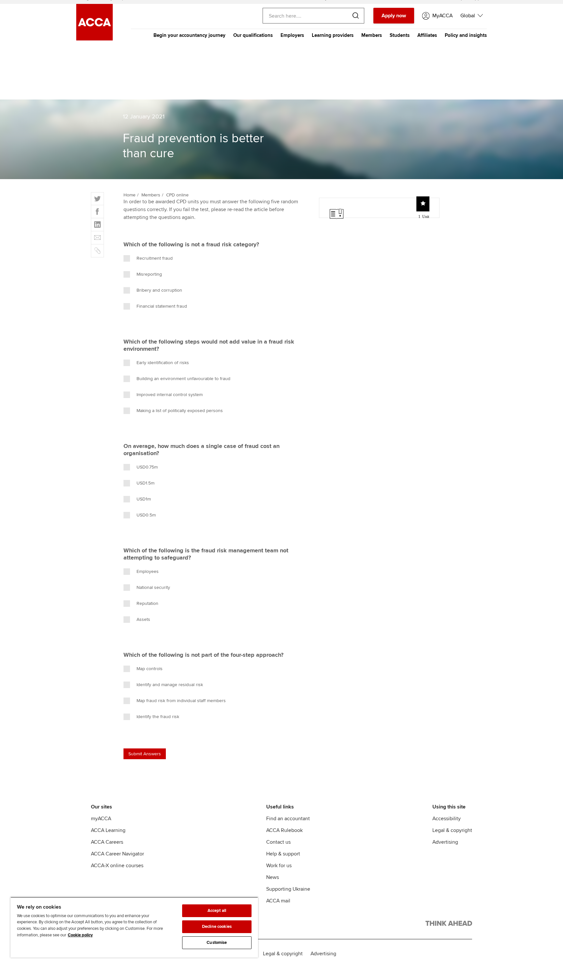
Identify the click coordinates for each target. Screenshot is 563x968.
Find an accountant (288, 818)
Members (371, 35)
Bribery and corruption (159, 290)
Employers (292, 35)
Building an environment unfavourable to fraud (183, 378)
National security (153, 587)
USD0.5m (146, 515)
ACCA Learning (108, 830)
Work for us (279, 865)
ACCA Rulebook (284, 830)
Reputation (147, 603)
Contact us (278, 842)
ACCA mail (278, 901)
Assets (143, 619)
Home (129, 195)
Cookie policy (80, 935)
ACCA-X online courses (117, 865)
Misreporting (149, 274)
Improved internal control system (170, 394)
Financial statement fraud (162, 306)
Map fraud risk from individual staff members (181, 700)
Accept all (217, 910)
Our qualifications (253, 35)
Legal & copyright (452, 830)
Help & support (283, 854)
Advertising (445, 842)
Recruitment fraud (155, 258)
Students (400, 35)
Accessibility (446, 818)
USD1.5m (145, 483)
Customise (217, 942)
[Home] (94, 39)
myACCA (101, 818)
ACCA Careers (107, 842)
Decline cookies (217, 926)
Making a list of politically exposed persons (180, 410)
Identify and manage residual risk (170, 684)
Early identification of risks (163, 362)
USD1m (144, 499)
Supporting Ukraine (288, 889)
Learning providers (333, 35)
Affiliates (427, 35)
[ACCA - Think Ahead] (449, 924)
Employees (148, 571)
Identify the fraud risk (158, 716)
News (272, 877)
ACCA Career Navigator (117, 854)
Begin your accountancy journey (189, 35)
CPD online (177, 195)
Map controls (150, 668)
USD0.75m (147, 467)
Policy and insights (466, 35)
